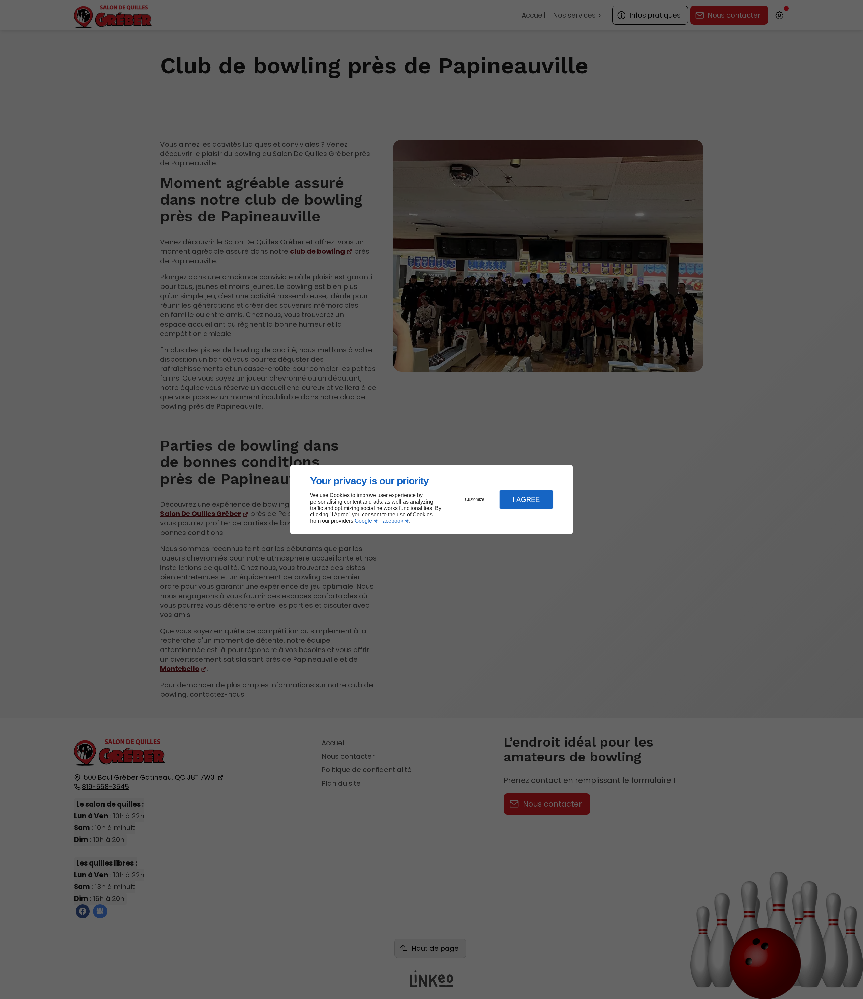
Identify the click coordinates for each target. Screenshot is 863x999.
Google (363, 521)
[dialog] (431, 500)
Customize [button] (474, 499)
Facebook (391, 521)
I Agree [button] (526, 499)
